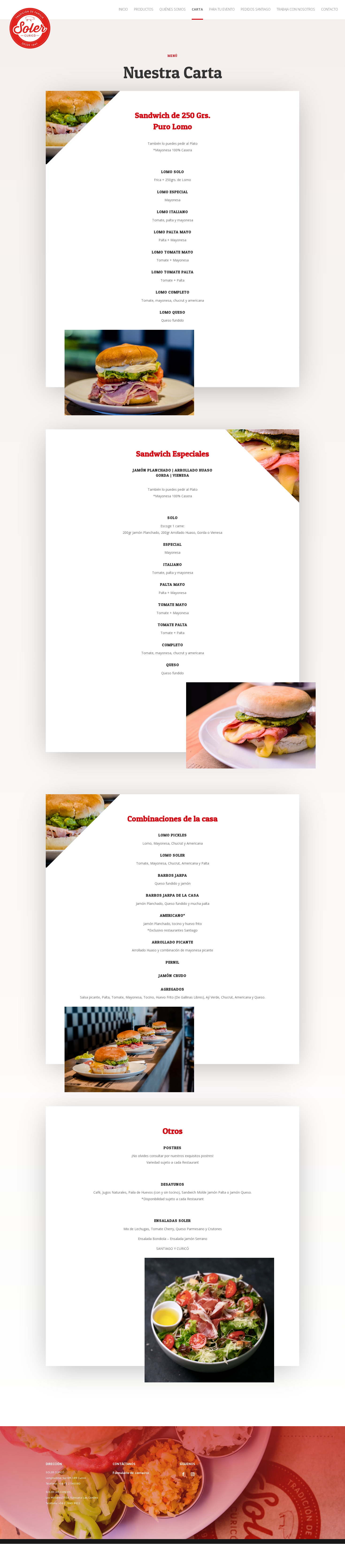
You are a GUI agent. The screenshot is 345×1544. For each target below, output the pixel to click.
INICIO (123, 9)
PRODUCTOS (143, 9)
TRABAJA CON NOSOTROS (296, 9)
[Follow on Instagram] (192, 1474)
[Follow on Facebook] (183, 1474)
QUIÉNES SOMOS (172, 9)
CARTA (197, 9)
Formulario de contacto (131, 1473)
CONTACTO (329, 9)
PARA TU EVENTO (222, 9)
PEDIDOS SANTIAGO (256, 9)
